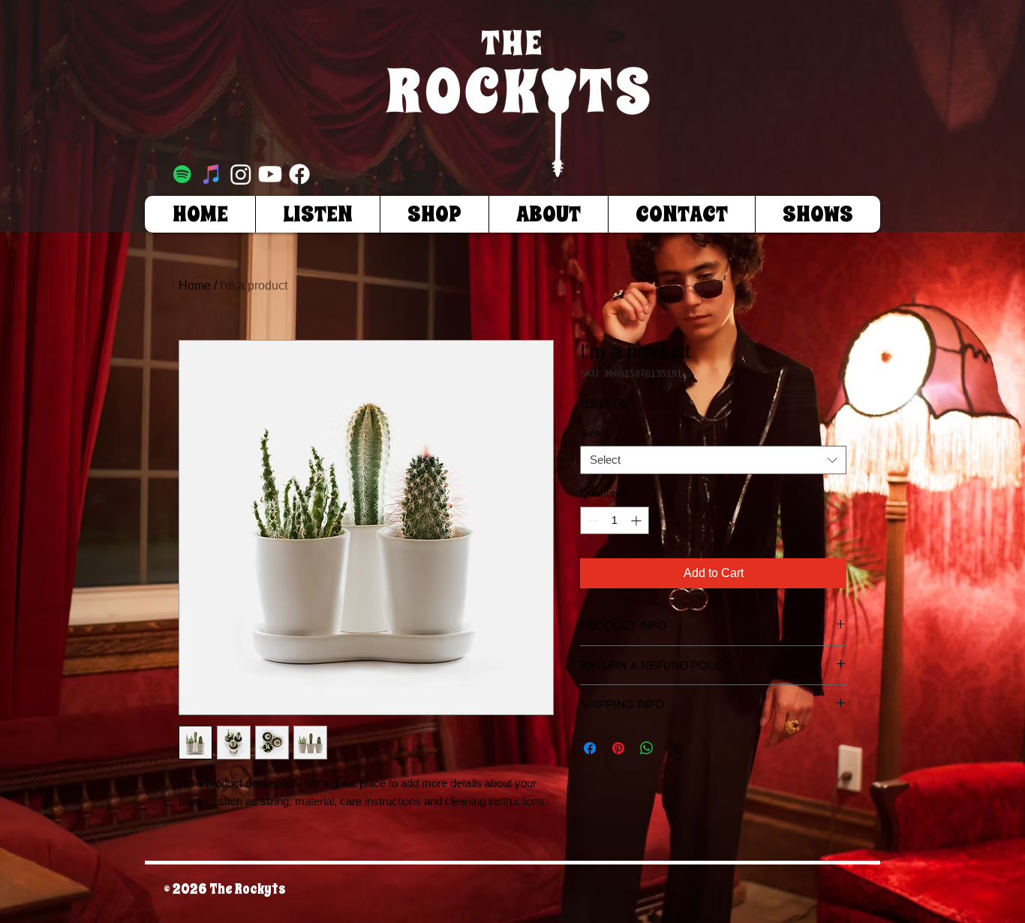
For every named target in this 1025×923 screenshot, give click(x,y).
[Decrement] (591, 520)
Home (195, 285)
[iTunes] (211, 174)
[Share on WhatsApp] (647, 748)
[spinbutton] (614, 520)
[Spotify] (182, 174)
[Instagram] (240, 174)
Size (593, 433)
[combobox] (713, 460)
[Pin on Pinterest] (618, 748)
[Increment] (637, 520)
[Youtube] (270, 174)
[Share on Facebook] (590, 748)
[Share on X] (675, 748)
